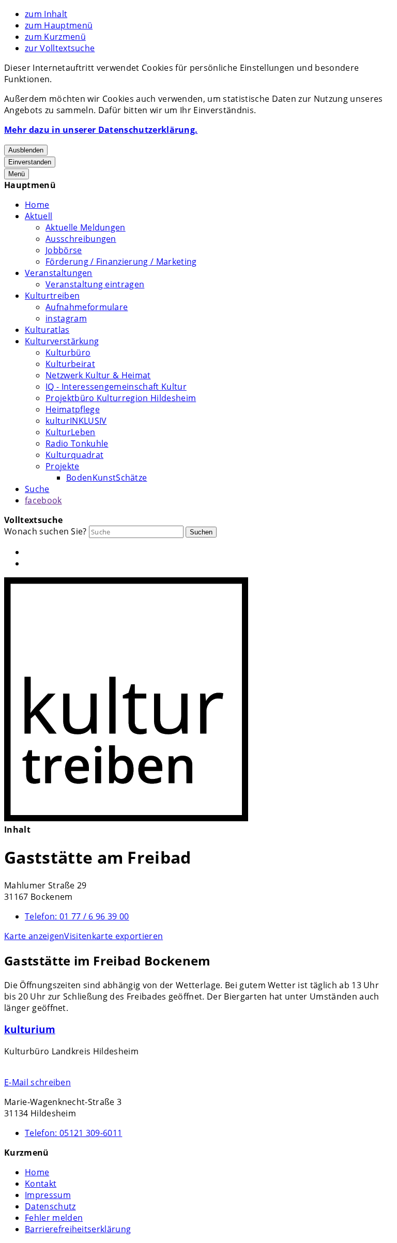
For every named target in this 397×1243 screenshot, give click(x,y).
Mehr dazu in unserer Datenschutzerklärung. (100, 129)
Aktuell (38, 216)
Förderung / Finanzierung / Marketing (121, 261)
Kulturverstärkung (62, 341)
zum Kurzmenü (55, 36)
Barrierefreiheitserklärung (78, 1229)
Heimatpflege (72, 409)
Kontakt (40, 1183)
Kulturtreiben (52, 295)
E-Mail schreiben (37, 1082)
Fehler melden (54, 1217)
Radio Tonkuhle (76, 443)
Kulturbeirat (70, 364)
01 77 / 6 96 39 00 (77, 916)
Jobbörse (63, 250)
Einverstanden (29, 162)
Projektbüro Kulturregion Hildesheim (120, 398)
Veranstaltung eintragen (94, 284)
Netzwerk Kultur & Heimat (98, 375)
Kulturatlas (47, 329)
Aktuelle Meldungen (85, 227)
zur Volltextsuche (60, 48)
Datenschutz (50, 1206)
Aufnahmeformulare (86, 307)
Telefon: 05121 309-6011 (73, 1133)
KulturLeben (70, 432)
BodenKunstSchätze (106, 477)
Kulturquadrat (74, 455)
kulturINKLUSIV (75, 420)
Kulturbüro (67, 352)
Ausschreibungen (80, 238)
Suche (37, 489)
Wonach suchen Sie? (45, 531)
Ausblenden (25, 150)
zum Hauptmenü (59, 25)
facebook (43, 500)
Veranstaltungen (59, 273)
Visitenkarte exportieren (113, 936)
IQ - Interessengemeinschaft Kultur (116, 386)
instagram (66, 318)
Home (37, 204)
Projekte (62, 466)
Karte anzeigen (34, 936)
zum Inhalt (46, 14)
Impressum (48, 1195)
